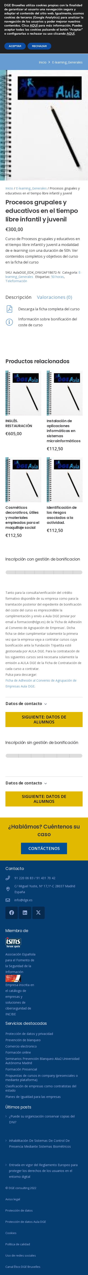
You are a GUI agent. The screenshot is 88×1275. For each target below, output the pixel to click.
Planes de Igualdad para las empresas (33, 1097)
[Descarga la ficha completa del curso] (11, 309)
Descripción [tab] (18, 297)
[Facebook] (11, 913)
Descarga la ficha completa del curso (49, 308)
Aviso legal (12, 1199)
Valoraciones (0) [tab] (54, 297)
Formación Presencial (21, 1069)
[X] (38, 913)
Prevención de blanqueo (23, 1040)
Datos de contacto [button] (24, 703)
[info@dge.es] (9, 900)
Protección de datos (19, 1210)
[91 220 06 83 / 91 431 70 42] (9, 878)
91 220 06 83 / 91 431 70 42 (34, 878)
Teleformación (16, 281)
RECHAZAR (39, 46)
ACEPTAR (15, 46)
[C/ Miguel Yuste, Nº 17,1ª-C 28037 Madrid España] (9, 889)
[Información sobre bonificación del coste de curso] (11, 322)
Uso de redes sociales (20, 1255)
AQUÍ (34, 25)
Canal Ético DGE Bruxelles (22, 1267)
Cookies (10, 1233)
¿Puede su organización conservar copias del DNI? (42, 1119)
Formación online (18, 1052)
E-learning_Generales (67, 62)
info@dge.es (23, 900)
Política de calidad (17, 1244)
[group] (44, 576)
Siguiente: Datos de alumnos (44, 719)
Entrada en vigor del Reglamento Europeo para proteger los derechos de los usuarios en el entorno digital (43, 1171)
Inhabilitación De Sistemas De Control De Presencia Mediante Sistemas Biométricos (40, 1143)
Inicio (42, 62)
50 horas (57, 277)
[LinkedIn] (25, 913)
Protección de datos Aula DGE (25, 1222)
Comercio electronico (21, 1046)
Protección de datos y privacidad (29, 1034)
